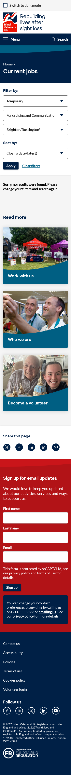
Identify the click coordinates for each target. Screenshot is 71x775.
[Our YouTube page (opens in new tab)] (56, 710)
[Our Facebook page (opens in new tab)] (7, 710)
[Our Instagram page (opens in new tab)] (19, 710)
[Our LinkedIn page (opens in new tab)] (43, 710)
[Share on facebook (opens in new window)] (19, 447)
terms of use (46, 573)
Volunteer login (15, 689)
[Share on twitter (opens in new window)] (7, 447)
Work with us (21, 276)
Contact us (11, 643)
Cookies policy (14, 680)
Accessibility (13, 652)
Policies (9, 662)
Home (8, 64)
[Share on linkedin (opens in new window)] (31, 447)
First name (11, 508)
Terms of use (12, 671)
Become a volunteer (28, 403)
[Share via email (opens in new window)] (56, 447)
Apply (10, 166)
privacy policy (19, 573)
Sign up (12, 587)
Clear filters (31, 166)
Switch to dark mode (25, 5)
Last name (11, 528)
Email (7, 547)
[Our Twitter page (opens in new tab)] (31, 710)
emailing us (47, 612)
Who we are (19, 339)
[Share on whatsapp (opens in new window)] (43, 447)
